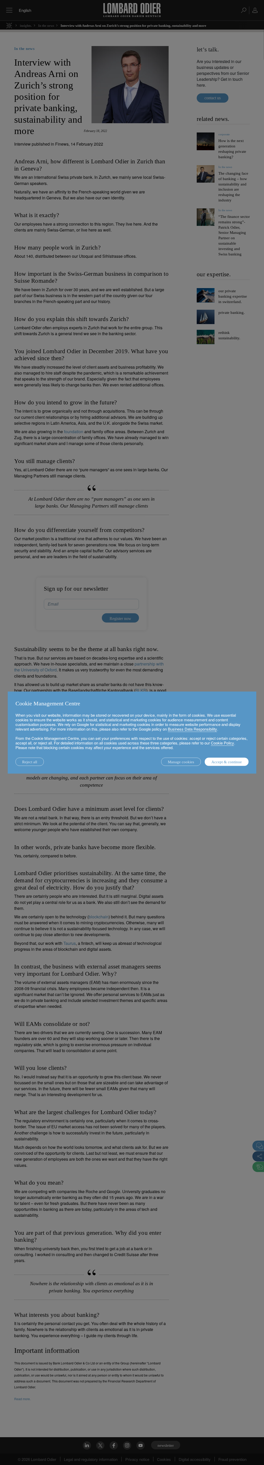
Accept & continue (226, 762)
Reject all (29, 762)
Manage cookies (181, 762)
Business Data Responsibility (192, 729)
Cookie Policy (222, 742)
